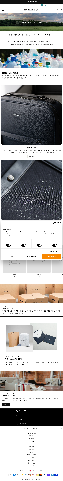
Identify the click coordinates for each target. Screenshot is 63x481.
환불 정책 (31, 452)
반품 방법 (31, 446)
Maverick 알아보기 (31, 433)
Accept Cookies (51, 256)
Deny (11, 256)
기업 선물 (31, 441)
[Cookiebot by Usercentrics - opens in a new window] (54, 223)
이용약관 (31, 457)
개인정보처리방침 (31, 455)
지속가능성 (31, 438)
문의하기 (31, 465)
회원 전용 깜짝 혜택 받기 (31, 428)
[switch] (23, 245)
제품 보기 (31, 156)
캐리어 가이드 (31, 460)
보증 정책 (31, 449)
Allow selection (31, 256)
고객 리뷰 (31, 436)
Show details (54, 251)
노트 (31, 444)
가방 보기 (6, 404)
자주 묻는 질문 (31, 463)
